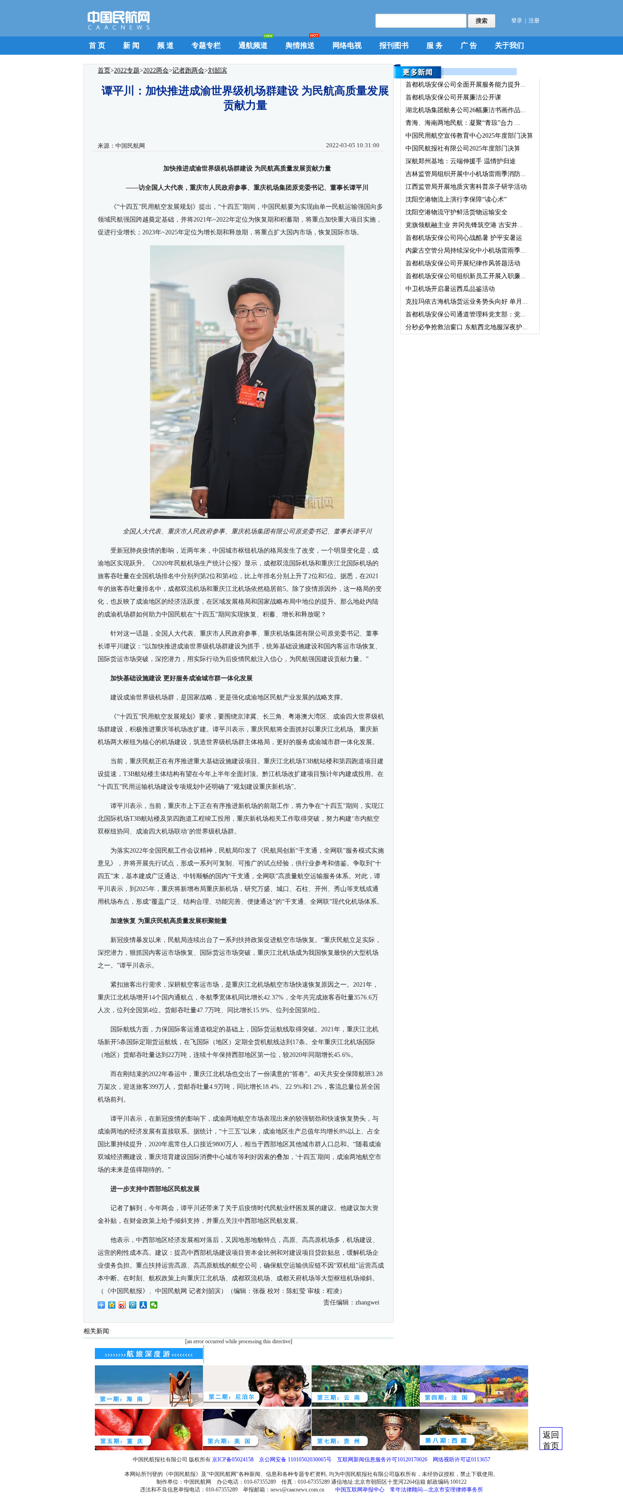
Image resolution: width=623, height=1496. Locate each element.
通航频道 (253, 45)
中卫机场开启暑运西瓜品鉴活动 (450, 288)
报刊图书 (394, 45)
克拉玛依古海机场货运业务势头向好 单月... (466, 301)
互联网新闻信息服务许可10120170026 (382, 1459)
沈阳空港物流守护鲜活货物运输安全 (456, 212)
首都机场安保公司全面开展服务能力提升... (465, 84)
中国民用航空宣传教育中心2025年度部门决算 (469, 135)
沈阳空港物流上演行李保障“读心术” (456, 199)
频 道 (165, 45)
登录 (516, 20)
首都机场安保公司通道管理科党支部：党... (465, 314)
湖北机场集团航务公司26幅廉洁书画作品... (465, 110)
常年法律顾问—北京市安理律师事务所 (436, 1489)
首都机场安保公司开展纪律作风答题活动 (462, 263)
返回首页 (551, 1440)
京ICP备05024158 (233, 1459)
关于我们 (509, 45)
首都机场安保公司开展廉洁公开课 (453, 97)
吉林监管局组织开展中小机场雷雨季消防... (465, 174)
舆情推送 (300, 45)
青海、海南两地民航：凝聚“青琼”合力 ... (462, 122)
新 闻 (131, 45)
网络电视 (347, 45)
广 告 (469, 45)
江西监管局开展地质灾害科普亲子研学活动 (466, 186)
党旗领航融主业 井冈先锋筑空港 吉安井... (464, 225)
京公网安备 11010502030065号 (295, 1459)
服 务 (434, 45)
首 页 (97, 45)
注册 (534, 20)
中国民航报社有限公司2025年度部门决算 (462, 148)
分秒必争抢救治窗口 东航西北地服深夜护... (466, 327)
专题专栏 (206, 45)
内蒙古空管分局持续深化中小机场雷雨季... (465, 250)
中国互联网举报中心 (359, 1489)
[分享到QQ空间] (112, 1305)
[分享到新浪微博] (122, 1305)
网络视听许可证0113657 (461, 1459)
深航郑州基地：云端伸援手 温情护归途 (460, 161)
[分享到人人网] (143, 1305)
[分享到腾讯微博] (133, 1305)
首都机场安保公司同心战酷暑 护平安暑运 (463, 237)
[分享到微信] (154, 1305)
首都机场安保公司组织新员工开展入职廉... (465, 276)
